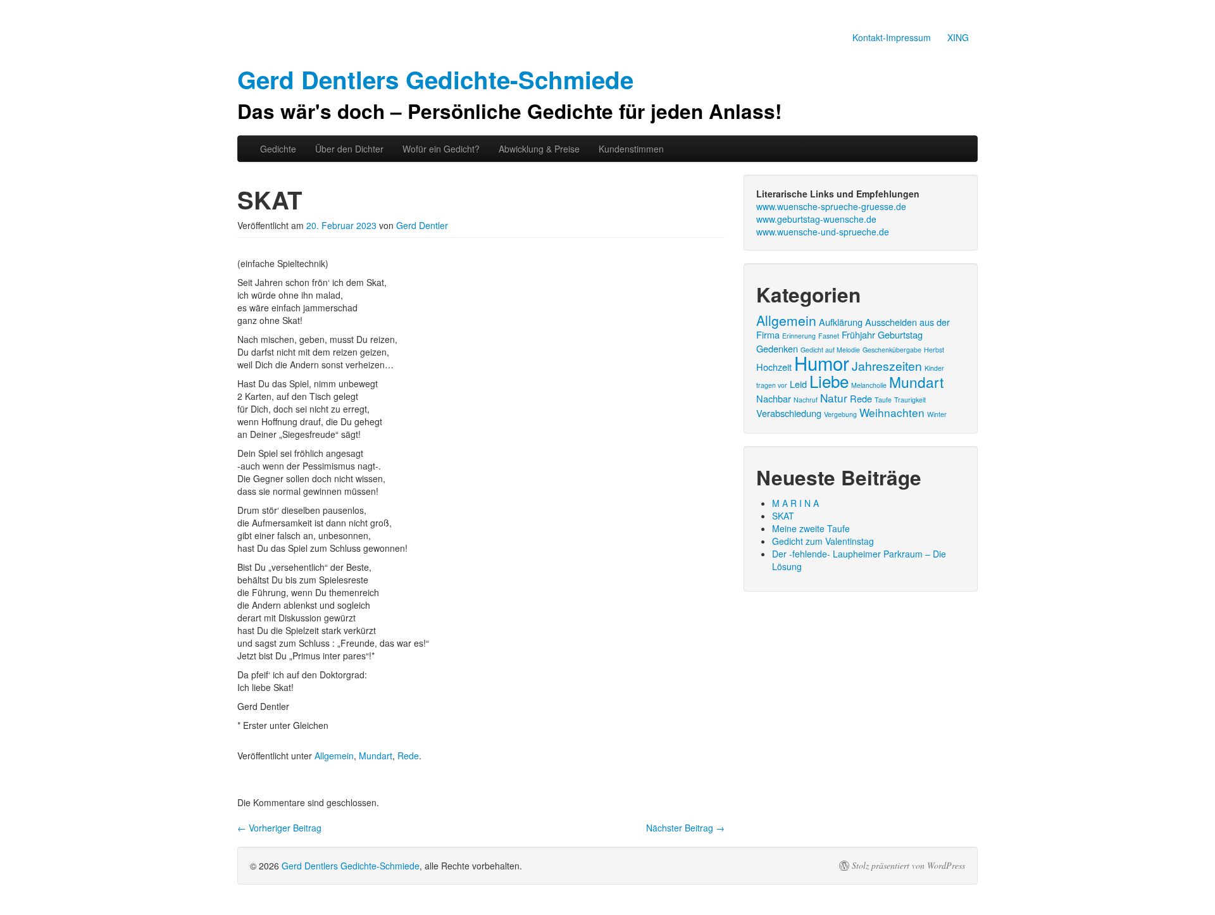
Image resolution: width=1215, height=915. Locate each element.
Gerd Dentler (422, 225)
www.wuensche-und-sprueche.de (822, 231)
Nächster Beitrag (685, 827)
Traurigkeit (910, 399)
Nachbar (773, 398)
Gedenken (777, 348)
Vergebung (840, 414)
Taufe (883, 399)
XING (958, 37)
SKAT (783, 515)
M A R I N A (795, 503)
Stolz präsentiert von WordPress (908, 866)
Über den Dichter (349, 148)
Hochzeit (774, 366)
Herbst (934, 349)
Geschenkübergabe (892, 349)
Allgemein (334, 755)
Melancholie (869, 385)
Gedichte (278, 148)
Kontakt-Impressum (891, 37)
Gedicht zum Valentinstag (823, 541)
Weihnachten (892, 412)
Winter (937, 414)
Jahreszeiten (887, 366)
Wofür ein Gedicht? (441, 148)
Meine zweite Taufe (811, 528)
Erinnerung (799, 335)
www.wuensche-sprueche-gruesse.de (831, 206)
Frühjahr (858, 334)
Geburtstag (900, 334)
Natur (833, 398)
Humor (821, 362)
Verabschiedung (788, 413)
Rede (408, 755)
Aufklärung (841, 321)
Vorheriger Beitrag (279, 827)
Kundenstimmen (631, 148)
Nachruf (806, 399)
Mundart (375, 755)
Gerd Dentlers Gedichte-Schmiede (351, 865)
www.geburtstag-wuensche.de (816, 219)
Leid (798, 383)
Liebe (829, 380)
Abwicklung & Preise (539, 148)
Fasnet (828, 335)
